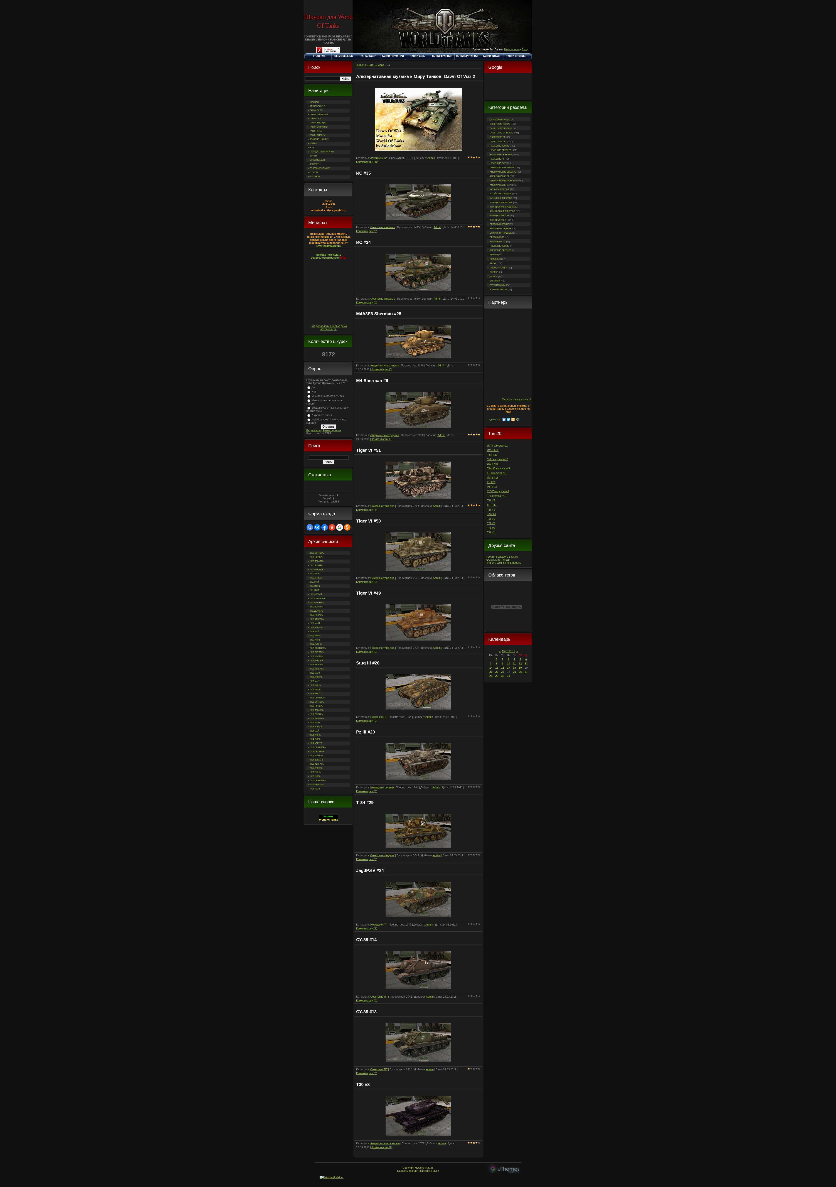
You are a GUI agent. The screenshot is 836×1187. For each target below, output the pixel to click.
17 (508, 667)
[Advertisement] (508, 87)
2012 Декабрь (317, 660)
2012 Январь (316, 615)
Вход (525, 49)
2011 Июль (315, 590)
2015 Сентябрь (318, 780)
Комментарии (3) (366, 231)
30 (502, 676)
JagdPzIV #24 (370, 870)
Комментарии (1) (366, 928)
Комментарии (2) (381, 1147)
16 (502, 667)
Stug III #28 (367, 663)
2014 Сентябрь (318, 747)
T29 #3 (491, 518)
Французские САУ (499, 215)
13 (526, 663)
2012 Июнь (315, 636)
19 (520, 667)
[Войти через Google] (339, 527)
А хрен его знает (322, 415)
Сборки (494, 272)
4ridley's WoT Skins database (503, 562)
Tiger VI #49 (368, 593)
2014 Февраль (317, 718)
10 (508, 663)
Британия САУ (498, 242)
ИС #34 (363, 242)
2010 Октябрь (317, 553)
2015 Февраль (317, 764)
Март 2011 (508, 651)
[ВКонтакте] (504, 419)
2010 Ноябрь (316, 557)
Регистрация (512, 49)
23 (502, 671)
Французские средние (502, 207)
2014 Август (316, 743)
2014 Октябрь (317, 751)
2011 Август (316, 594)
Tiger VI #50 (368, 521)
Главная (361, 65)
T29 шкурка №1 (496, 495)
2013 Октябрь (317, 702)
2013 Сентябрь (318, 698)
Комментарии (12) (367, 162)
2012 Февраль (317, 619)
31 (508, 676)
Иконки (494, 255)
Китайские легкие (499, 189)
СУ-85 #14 (366, 939)
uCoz (436, 1170)
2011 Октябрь (317, 603)
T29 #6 (491, 523)
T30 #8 (363, 1084)
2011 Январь (316, 565)
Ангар (493, 263)
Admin (431, 158)
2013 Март (315, 673)
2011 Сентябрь (317, 598)
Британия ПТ (497, 237)
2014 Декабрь (317, 760)
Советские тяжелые (501, 133)
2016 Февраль (317, 785)
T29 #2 (491, 500)
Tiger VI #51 (368, 450)
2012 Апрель (316, 627)
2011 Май (314, 582)
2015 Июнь (315, 772)
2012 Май (314, 632)
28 (490, 676)
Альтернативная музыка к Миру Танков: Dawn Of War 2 (415, 76)
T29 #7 (491, 527)
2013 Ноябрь (316, 706)
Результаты (313, 430)
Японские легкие (499, 246)
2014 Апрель (316, 727)
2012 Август (316, 644)
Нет (314, 391)
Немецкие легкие (499, 146)
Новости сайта (498, 268)
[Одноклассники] (513, 419)
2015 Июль (315, 776)
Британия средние (500, 229)
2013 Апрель (316, 677)
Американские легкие (502, 168)
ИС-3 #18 (493, 477)
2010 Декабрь (317, 561)
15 (496, 667)
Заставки (495, 281)
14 (490, 667)
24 (508, 671)
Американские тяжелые (503, 181)
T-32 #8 (491, 514)
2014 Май (314, 731)
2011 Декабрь (316, 611)
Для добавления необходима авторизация (328, 328)
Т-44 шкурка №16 (497, 459)
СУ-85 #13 (366, 1011)
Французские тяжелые (502, 211)
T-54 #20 (492, 454)
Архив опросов (332, 430)
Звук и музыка (498, 285)
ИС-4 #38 (493, 463)
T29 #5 (491, 509)
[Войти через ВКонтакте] (317, 527)
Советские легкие (500, 124)
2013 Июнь (315, 685)
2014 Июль (315, 739)
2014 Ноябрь (316, 756)
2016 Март (315, 789)
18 (514, 667)
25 (514, 671)
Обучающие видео (500, 120)
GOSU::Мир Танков (497, 559)
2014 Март (315, 723)
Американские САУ (500, 185)
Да (313, 387)
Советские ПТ (497, 137)
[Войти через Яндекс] (332, 527)
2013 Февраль (317, 669)
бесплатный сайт (419, 1170)
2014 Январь (316, 714)
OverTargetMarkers (328, 246)
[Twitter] (508, 419)
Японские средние (500, 250)
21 (490, 671)
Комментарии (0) (366, 302)
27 (526, 671)
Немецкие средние (500, 150)
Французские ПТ (499, 220)
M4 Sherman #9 (372, 380)
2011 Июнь (315, 586)
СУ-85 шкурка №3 (498, 491)
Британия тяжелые (501, 233)
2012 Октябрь (317, 652)
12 (520, 663)
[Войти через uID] (310, 527)
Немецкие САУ (498, 163)
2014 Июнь (315, 735)
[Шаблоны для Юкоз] (504, 1169)
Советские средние (501, 128)
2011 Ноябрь (316, 607)
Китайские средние (501, 194)
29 (496, 676)
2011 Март (315, 574)
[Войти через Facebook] (324, 527)
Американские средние (503, 172)
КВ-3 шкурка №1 (497, 473)
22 (496, 671)
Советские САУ (498, 141)
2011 (372, 65)
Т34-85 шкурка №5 (498, 468)
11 (514, 663)
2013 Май (314, 681)
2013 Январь (316, 665)
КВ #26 (491, 482)
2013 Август (316, 694)
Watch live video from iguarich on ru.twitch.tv (524, 399)
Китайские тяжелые (501, 198)
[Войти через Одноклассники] (347, 527)
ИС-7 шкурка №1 (497, 445)
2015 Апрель (316, 768)
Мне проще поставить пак (328, 396)
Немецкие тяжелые (501, 154)
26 (520, 671)
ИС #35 (363, 173)
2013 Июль (315, 689)
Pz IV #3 (492, 486)
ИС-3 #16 (493, 450)
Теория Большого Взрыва (502, 556)
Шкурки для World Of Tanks (328, 20)
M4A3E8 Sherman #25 (378, 313)
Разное (494, 276)
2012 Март (315, 623)
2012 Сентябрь (318, 648)
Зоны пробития (498, 289)
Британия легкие (499, 224)
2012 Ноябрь (316, 656)
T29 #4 (491, 532)
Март (381, 65)
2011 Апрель (316, 578)
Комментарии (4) (366, 509)
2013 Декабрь (317, 710)
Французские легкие (501, 202)
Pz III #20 (365, 732)
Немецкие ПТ (497, 159)
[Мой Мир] (518, 419)
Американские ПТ (499, 176)
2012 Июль (315, 640)
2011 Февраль (317, 569)
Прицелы (495, 259)
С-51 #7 (492, 505)
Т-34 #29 (365, 802)
